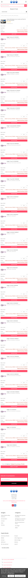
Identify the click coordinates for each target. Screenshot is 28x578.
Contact (3, 520)
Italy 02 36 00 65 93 (7, 565)
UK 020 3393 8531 (7, 567)
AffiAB (16, 527)
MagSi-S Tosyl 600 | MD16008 (13, 179)
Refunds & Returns (14, 555)
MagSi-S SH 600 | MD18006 (12, 285)
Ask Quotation (4, 518)
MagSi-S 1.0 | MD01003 (11, 427)
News (2, 523)
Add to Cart (14, 34)
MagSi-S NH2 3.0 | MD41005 (12, 303)
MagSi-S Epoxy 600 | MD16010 (13, 72)
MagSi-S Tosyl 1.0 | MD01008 (12, 161)
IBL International (4, 544)
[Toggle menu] (2, 2)
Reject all (11, 576)
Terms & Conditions (14, 552)
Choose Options (14, 51)
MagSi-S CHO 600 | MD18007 (13, 232)
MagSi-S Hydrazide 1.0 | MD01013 (13, 108)
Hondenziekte (5, 547)
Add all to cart (14, 466)
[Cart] (26, 1)
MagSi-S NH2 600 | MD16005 (12, 338)
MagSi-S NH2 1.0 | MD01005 (12, 320)
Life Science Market (5, 535)
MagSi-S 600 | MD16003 (12, 445)
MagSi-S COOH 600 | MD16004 (13, 391)
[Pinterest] (13, 505)
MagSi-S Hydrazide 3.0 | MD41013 (13, 90)
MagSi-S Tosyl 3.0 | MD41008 (13, 143)
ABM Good (3, 542)
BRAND (2, 538)
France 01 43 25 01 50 (7, 562)
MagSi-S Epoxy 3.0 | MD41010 (13, 37)
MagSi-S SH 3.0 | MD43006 (12, 250)
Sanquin (16, 535)
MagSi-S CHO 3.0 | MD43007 (12, 196)
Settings (4, 576)
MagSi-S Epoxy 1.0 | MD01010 (12, 54)
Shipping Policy (14, 553)
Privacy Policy (14, 556)
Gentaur (2, 540)
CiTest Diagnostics (18, 538)
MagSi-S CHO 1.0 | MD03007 (12, 214)
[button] (26, 11)
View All (16, 544)
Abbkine (16, 542)
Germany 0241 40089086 (8, 559)
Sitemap (3, 525)
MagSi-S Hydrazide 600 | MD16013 (14, 125)
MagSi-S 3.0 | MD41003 (11, 409)
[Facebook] (15, 505)
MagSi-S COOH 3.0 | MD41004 (13, 356)
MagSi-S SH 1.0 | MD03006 (12, 267)
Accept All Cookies (20, 576)
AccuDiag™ (17, 525)
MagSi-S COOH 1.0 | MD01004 (13, 374)
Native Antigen (17, 540)
